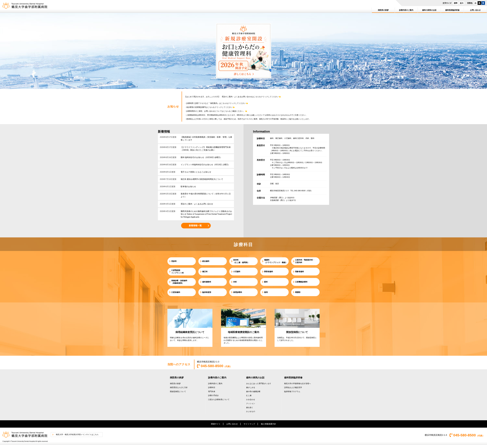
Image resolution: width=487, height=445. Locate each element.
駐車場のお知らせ (188, 186)
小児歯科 (236, 272)
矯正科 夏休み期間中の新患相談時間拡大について (202, 179)
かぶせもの (250, 411)
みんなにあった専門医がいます (258, 383)
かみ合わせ (250, 399)
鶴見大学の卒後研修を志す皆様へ (297, 383)
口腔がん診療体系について (218, 399)
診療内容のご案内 (217, 377)
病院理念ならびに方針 (179, 387)
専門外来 (211, 391)
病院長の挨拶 (177, 377)
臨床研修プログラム (292, 391)
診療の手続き (213, 395)
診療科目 (211, 387)
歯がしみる (250, 387)
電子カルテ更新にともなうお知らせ (196, 172)
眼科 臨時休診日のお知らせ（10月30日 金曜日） (201, 157)
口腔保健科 (175, 292)
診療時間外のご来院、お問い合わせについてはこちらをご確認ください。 (215, 111)
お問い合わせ (232, 424)
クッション (250, 403)
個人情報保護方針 (268, 424)
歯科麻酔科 (206, 282)
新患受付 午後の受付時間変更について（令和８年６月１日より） (206, 195)
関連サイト (216, 424)
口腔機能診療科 (301, 282)
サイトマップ (249, 424)
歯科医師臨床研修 (293, 377)
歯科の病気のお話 (255, 377)
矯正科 (205, 272)
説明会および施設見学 (293, 387)
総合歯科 (205, 261)
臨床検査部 (206, 292)
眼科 (266, 282)
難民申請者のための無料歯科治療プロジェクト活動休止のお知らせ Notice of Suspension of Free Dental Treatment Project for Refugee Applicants (206, 214)
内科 (235, 282)
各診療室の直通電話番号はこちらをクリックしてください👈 (210, 107)
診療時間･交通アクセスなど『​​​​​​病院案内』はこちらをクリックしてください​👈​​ (217, 103)
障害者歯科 (268, 272)
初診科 (174, 261)
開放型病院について (178, 391)
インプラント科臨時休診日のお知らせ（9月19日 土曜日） (205, 164)
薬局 (266, 292)
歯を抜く (249, 407)
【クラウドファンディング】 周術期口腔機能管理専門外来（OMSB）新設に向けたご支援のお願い (206, 148)
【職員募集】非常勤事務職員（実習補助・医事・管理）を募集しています (206, 138)
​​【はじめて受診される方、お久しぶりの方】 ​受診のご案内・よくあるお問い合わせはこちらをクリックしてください (232, 97)
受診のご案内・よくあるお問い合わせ (197, 204)
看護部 (297, 292)
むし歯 (248, 395)
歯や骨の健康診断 (253, 391)
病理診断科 (237, 292)
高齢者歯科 (299, 272)
